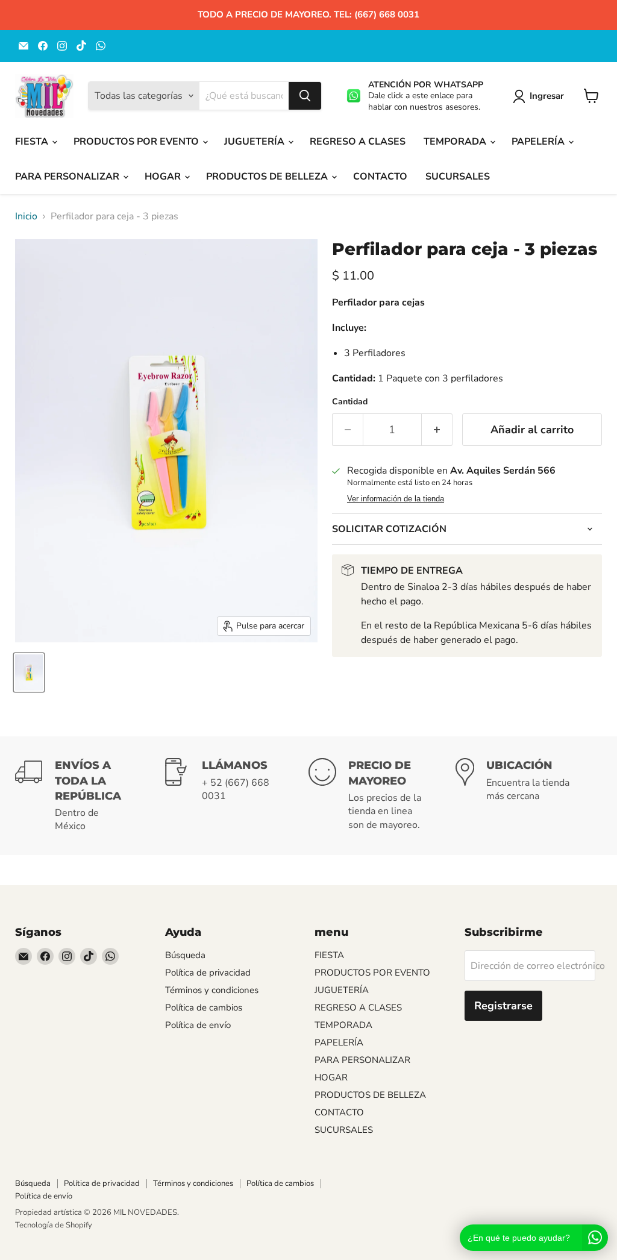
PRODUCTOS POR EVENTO (137, 141)
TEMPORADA (456, 141)
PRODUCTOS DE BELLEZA (268, 176)
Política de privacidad (208, 973)
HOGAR (164, 176)
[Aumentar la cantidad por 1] (437, 430)
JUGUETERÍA (255, 141)
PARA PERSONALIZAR (68, 176)
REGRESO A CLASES (358, 141)
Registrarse (503, 1005)
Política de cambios (203, 1007)
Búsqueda (185, 955)
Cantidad (350, 402)
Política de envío (198, 1025)
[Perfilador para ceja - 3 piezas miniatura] (29, 672)
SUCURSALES (457, 176)
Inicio (26, 216)
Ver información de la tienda (395, 499)
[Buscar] (305, 96)
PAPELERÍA (539, 141)
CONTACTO (380, 176)
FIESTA (33, 141)
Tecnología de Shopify (53, 1225)
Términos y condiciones (211, 990)
